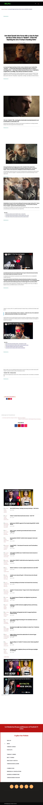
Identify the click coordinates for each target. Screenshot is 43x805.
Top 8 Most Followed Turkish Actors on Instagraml (14, 346)
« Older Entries (6, 656)
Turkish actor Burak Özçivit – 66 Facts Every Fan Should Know (23, 575)
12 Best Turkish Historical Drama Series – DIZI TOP (22, 515)
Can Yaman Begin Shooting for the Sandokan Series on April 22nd (23, 620)
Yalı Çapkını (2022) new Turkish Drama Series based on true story (23, 553)
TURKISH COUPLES (11, 746)
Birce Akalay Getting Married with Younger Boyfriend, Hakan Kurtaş (23, 613)
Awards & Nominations (13, 774)
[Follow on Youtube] (9, 399)
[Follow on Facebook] (7, 399)
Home (3, 9)
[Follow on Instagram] (11, 399)
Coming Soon (10, 768)
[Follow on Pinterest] (31, 786)
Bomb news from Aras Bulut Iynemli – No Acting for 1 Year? (16, 343)
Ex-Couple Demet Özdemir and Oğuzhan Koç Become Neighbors (23, 598)
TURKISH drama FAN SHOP (13, 777)
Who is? (9, 740)
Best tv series (10, 757)
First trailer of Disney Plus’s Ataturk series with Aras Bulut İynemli (17, 216)
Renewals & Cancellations (14, 771)
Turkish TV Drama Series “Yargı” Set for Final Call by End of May (24, 590)
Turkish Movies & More (13, 763)
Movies (6, 9)
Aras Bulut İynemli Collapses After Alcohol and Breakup (15, 347)
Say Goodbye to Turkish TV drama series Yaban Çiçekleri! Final (24, 642)
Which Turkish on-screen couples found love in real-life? (24, 567)
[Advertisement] (21, 24)
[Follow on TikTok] (25, 425)
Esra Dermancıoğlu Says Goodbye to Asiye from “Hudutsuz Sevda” (24, 627)
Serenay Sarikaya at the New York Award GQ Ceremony (24, 582)
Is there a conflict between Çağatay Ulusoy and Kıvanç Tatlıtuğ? (23, 605)
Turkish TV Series (11, 754)
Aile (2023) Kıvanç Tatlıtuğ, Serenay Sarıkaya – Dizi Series (24, 508)
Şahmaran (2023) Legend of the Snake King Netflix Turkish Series (24, 524)
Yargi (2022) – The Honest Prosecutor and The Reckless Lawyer (24, 546)
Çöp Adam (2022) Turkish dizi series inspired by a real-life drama (24, 561)
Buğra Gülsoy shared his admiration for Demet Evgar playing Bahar (23, 635)
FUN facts (9, 750)
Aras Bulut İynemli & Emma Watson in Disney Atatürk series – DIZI (17, 215)
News (8, 743)
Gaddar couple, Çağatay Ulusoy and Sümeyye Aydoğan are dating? (24, 650)
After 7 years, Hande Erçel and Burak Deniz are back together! (23, 531)
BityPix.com (8, 803)
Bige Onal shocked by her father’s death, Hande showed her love (17, 345)
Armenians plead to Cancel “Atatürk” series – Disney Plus (15, 213)
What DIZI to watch (12, 760)
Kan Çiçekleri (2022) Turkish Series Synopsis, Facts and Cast (23, 538)
